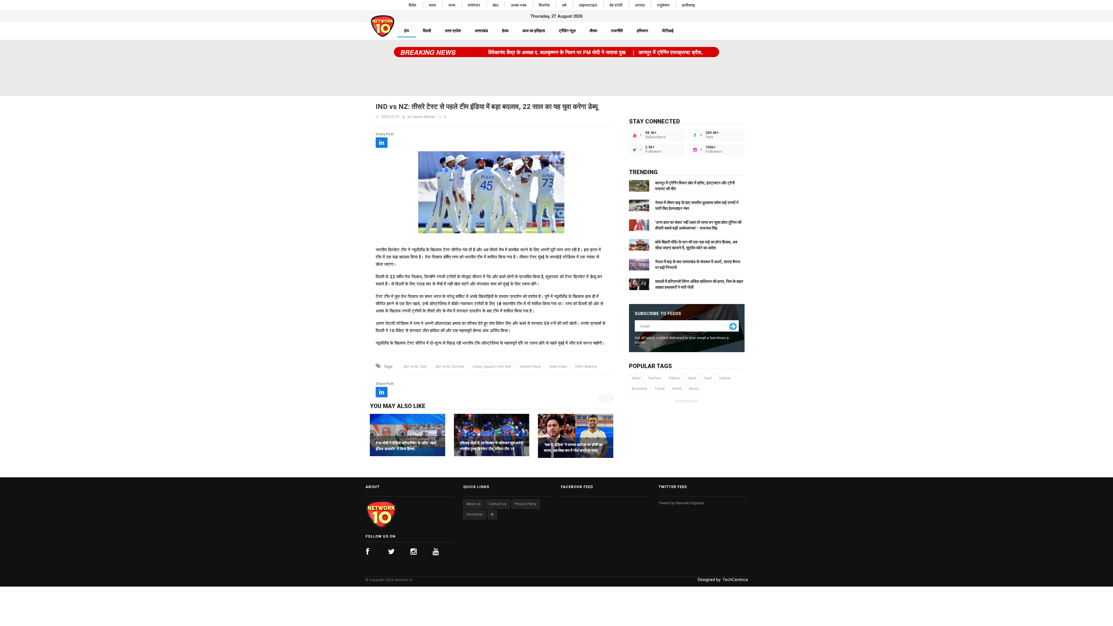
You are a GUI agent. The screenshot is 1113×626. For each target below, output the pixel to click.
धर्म (564, 5)
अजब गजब (518, 5)
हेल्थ (505, 30)
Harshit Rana (530, 367)
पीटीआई (668, 30)
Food (708, 378)
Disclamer (474, 514)
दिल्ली (427, 30)
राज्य (451, 5)
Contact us (497, 504)
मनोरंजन (474, 5)
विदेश (412, 5)
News (636, 378)
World (676, 389)
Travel (660, 389)
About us (473, 504)
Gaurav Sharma (423, 117)
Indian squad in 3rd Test (492, 367)
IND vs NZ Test (415, 367)
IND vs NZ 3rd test (449, 367)
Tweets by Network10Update (681, 503)
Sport (692, 378)
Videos (724, 378)
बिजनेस (544, 5)
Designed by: (723, 579)
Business (639, 389)
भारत (432, 5)
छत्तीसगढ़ (688, 5)
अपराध (640, 5)
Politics (675, 378)
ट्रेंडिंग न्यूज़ (567, 30)
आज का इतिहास (533, 30)
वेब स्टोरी (616, 5)
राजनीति (617, 30)
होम (406, 30)
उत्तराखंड (481, 30)
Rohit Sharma (586, 367)
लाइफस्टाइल (588, 5)
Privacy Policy (525, 504)
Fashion (654, 378)
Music (694, 389)
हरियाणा (642, 30)
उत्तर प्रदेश (453, 30)
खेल (495, 5)
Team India (558, 367)
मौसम (593, 30)
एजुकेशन (663, 5)
